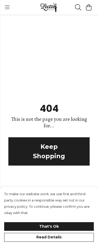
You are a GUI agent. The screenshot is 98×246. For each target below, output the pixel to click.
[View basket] (88, 7)
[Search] (78, 7)
